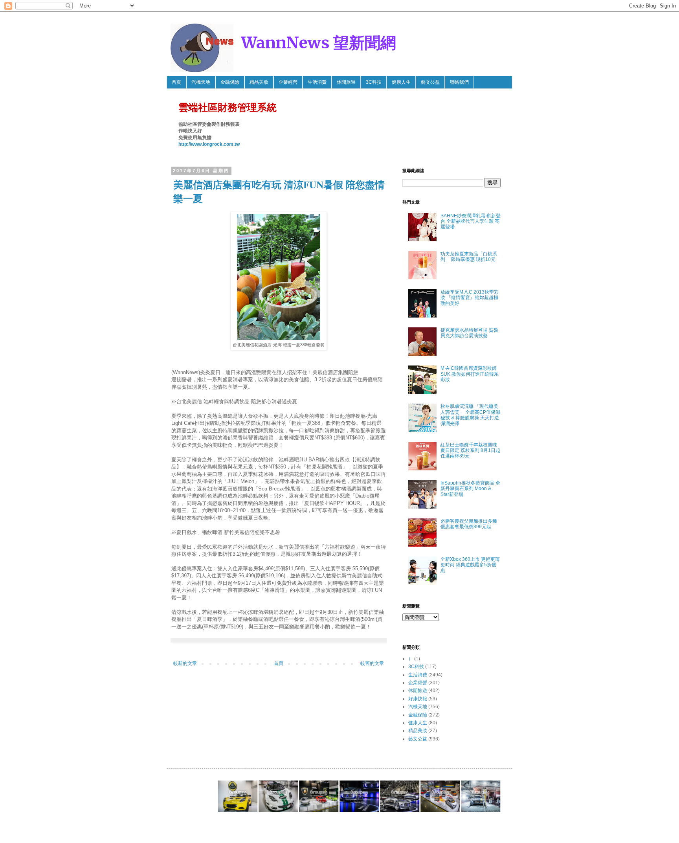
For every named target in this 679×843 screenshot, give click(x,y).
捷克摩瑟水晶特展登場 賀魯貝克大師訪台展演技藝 (469, 332)
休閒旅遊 (346, 82)
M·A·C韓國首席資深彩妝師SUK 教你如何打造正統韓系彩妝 (469, 373)
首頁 (176, 82)
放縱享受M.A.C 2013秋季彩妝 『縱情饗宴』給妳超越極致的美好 (469, 297)
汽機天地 (200, 82)
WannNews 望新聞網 (318, 43)
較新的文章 (185, 663)
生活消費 (317, 82)
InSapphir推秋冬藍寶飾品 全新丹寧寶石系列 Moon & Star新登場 (470, 488)
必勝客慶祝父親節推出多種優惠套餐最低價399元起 (468, 523)
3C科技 (374, 82)
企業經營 (288, 82)
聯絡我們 (459, 82)
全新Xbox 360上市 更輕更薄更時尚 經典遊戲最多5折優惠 (470, 564)
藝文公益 (430, 82)
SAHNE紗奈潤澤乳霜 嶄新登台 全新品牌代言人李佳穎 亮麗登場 (470, 221)
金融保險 (229, 82)
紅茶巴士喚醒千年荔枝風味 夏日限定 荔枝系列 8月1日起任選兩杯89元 (470, 450)
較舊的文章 (372, 663)
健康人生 (401, 82)
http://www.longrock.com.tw (209, 144)
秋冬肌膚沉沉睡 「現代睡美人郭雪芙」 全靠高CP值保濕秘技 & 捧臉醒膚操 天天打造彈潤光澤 (470, 415)
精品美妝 (259, 82)
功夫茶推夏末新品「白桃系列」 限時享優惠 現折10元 (468, 256)
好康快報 (417, 699)
